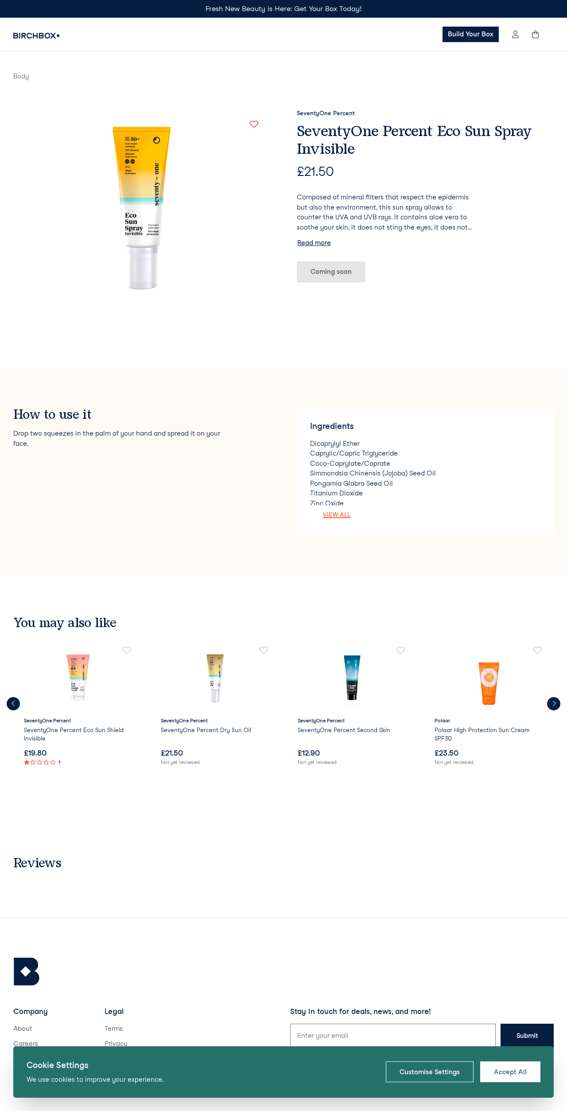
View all (337, 514)
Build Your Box (470, 34)
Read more (314, 243)
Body (21, 76)
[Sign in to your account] (515, 34)
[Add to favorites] (254, 124)
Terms (114, 1029)
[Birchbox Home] (36, 35)
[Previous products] (13, 703)
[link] (78, 706)
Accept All (510, 1072)
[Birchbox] (26, 972)
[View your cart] (539, 34)
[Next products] (553, 703)
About (22, 1029)
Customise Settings (430, 1072)
